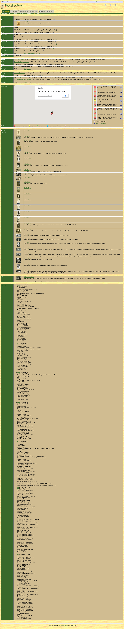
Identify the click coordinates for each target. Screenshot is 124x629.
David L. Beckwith (63, 625)
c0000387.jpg (27, 140)
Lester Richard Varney (20, 73)
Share (107, 5)
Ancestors (15, 11)
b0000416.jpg (27, 229)
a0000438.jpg (27, 242)
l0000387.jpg (27, 188)
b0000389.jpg (27, 248)
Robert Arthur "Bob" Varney (23, 79)
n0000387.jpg (27, 199)
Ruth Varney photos (29, 277)
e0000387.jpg (27, 152)
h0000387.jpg (27, 170)
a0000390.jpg (27, 253)
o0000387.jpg (27, 205)
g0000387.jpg (27, 164)
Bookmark (119, 5)
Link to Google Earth (101, 123)
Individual (6, 11)
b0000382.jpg (27, 234)
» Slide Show (4, 132)
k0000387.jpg (27, 182)
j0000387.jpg (27, 177)
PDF (38, 13)
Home (4, 1)
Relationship (34, 11)
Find (97, 1)
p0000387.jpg (27, 211)
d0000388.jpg (27, 264)
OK (65, 96)
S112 (18, 285)
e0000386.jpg (27, 258)
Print (113, 5)
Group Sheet (27, 69)
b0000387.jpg (27, 136)
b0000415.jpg (27, 21)
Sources (21, 13)
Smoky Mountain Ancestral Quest (32, 53)
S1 (18, 484)
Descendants (24, 11)
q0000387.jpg (27, 217)
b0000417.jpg (27, 238)
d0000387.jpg (27, 146)
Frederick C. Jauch (19, 59)
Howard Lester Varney (22, 78)
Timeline (43, 11)
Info (117, 1)
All (34, 13)
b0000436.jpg (27, 270)
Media (107, 1)
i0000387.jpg (27, 173)
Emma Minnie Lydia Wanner (21, 62)
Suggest (51, 11)
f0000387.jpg (27, 158)
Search (10, 1)
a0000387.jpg (27, 130)
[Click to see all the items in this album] (18, 279)
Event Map (28, 13)
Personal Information (6, 13)
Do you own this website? (45, 96)
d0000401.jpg (27, 223)
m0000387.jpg (27, 194)
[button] (52, 113)
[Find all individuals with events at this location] (54, 19)
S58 (18, 488)
